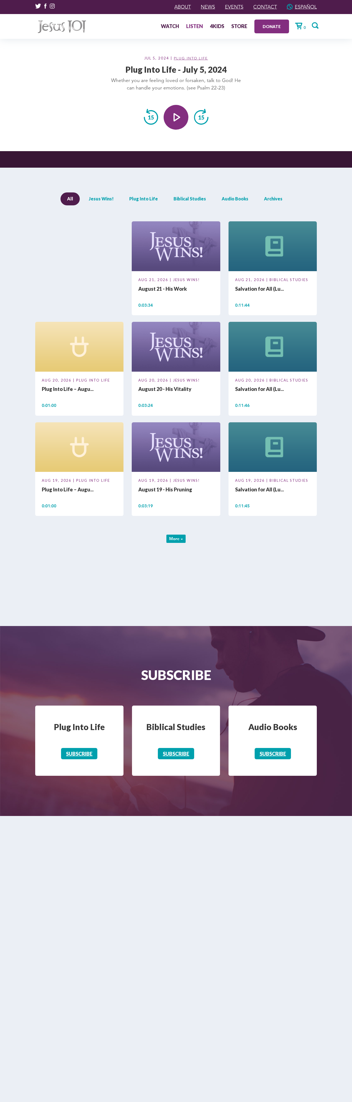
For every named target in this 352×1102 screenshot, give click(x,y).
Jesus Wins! (101, 198)
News (208, 7)
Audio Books (235, 198)
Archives (273, 198)
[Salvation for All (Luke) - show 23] (273, 447)
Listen (194, 26)
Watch (170, 26)
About (182, 7)
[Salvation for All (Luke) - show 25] (273, 247)
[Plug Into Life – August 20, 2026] (79, 347)
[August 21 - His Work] (176, 247)
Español (306, 7)
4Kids (217, 26)
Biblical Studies (190, 198)
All (70, 198)
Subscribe (79, 754)
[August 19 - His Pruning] (176, 447)
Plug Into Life (191, 58)
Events (234, 7)
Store (239, 26)
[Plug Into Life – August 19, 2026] (79, 447)
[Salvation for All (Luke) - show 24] (273, 347)
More (175, 538)
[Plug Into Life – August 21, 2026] (79, 247)
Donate (272, 26)
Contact (265, 7)
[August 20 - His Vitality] (176, 347)
